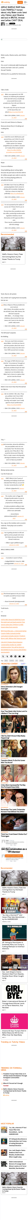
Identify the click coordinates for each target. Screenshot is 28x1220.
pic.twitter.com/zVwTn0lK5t (14, 152)
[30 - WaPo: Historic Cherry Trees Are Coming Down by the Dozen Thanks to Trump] (14, 1178)
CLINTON (12, 660)
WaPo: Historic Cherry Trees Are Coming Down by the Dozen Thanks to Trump (12, 256)
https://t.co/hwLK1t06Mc (14, 405)
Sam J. (7, 23)
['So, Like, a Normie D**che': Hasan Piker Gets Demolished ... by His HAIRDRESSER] (14, 905)
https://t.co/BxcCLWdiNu (14, 150)
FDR (17, 660)
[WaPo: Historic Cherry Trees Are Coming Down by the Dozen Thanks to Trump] (13, 244)
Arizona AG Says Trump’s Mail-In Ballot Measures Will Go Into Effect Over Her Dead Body (14, 1033)
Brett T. (4, 262)
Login (20, 2)
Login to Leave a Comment (14, 856)
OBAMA (21, 660)
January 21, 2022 (14, 545)
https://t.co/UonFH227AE (16, 112)
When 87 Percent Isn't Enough (13, 1083)
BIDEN (6, 660)
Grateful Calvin (6, 921)
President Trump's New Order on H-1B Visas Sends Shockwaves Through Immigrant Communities (15, 1075)
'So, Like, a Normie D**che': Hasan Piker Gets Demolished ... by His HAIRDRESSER (14, 917)
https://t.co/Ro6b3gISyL (17, 193)
